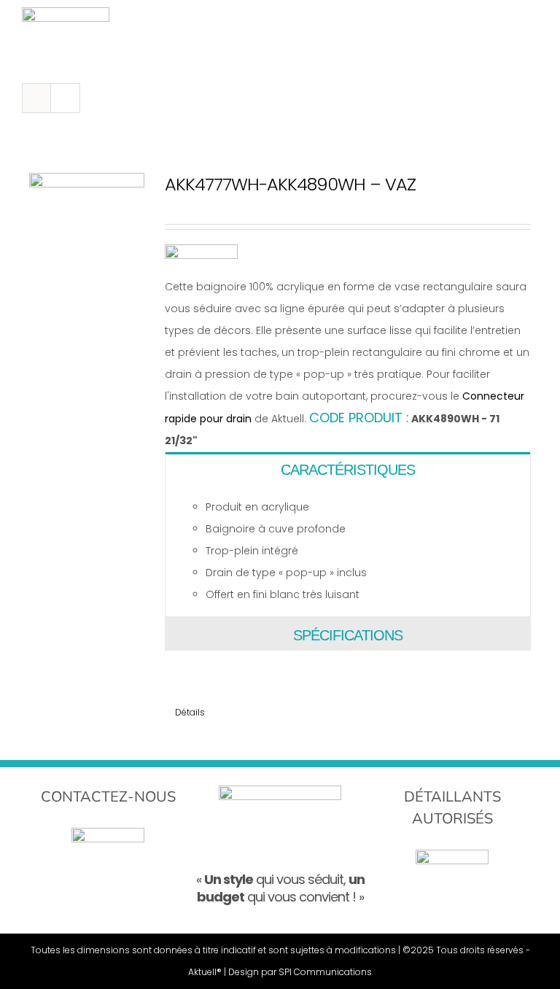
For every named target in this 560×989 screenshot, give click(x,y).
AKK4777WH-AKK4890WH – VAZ (290, 184)
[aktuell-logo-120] (65, 12)
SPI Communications (325, 972)
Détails (190, 712)
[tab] (348, 468)
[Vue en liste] (65, 98)
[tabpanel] (348, 551)
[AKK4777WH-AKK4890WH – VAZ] (86, 230)
